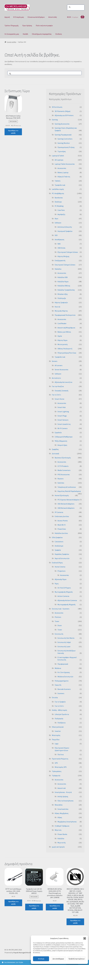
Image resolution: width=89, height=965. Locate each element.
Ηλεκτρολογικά (57, 727)
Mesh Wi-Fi (62, 525)
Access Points (63, 521)
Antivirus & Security (65, 227)
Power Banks (62, 834)
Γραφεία (58, 550)
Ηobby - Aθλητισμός (59, 710)
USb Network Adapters (66, 504)
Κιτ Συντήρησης (64, 672)
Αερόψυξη (61, 214)
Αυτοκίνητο (56, 378)
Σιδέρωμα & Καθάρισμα (63, 437)
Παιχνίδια (55, 739)
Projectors (61, 571)
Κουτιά (57, 307)
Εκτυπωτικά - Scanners (60, 609)
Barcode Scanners (64, 689)
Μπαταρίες (56, 735)
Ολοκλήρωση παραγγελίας (42, 34)
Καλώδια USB (63, 277)
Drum (60, 625)
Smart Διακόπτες (64, 424)
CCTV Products (63, 466)
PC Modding (59, 206)
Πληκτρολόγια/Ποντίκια (67, 353)
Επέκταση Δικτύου (62, 516)
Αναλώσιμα (59, 546)
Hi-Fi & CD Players (64, 588)
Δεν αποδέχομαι (58, 959)
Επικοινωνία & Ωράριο (36, 17)
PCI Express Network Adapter (68, 500)
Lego (56, 744)
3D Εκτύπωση (57, 107)
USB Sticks (61, 248)
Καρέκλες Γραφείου (62, 554)
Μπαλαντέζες (63, 294)
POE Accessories (64, 474)
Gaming (55, 120)
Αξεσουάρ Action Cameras (67, 600)
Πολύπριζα (62, 298)
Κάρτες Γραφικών (61, 302)
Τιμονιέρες (62, 151)
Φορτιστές (62, 842)
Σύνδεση (58, 34)
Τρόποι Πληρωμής (12, 25)
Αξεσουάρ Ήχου (60, 579)
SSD (56, 235)
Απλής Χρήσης (63, 796)
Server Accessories (61, 369)
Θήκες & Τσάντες (64, 176)
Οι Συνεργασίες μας (12, 34)
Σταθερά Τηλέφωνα (62, 826)
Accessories (62, 168)
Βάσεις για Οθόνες (64, 332)
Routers (60, 479)
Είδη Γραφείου (57, 537)
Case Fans (61, 210)
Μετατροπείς (63, 344)
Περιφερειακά (63, 664)
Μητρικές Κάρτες (61, 311)
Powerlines (62, 529)
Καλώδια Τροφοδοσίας (66, 290)
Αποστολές (52, 17)
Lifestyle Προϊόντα (62, 714)
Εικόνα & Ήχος (57, 563)
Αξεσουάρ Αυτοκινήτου (63, 382)
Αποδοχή (41, 959)
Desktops (58, 202)
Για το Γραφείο (60, 702)
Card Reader (62, 323)
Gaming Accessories (62, 124)
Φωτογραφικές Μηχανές (64, 592)
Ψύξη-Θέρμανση (61, 441)
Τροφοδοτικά (60, 185)
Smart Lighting (63, 411)
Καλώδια (58, 269)
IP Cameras (59, 512)
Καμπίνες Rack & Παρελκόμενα (69, 491)
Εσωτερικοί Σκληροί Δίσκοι (65, 265)
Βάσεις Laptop (63, 172)
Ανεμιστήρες (62, 445)
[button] (85, 938)
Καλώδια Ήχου (63, 281)
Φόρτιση (58, 830)
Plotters (58, 617)
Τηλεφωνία (56, 775)
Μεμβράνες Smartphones (67, 822)
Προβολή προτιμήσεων (76, 959)
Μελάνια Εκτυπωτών (65, 676)
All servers (58, 365)
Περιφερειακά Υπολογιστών (65, 315)
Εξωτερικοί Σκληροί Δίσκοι (68, 252)
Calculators (59, 541)
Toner (57, 621)
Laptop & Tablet (58, 156)
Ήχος (57, 583)
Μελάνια (58, 668)
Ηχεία (60, 336)
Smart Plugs (62, 416)
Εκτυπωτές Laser (64, 646)
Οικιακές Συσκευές (61, 390)
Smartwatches (63, 809)
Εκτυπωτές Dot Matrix (66, 638)
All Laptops (59, 160)
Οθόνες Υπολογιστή (65, 348)
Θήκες (60, 817)
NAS (59, 244)
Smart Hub (62, 407)
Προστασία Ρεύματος (60, 759)
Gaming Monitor (64, 143)
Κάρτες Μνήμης (63, 256)
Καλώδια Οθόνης (64, 286)
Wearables (59, 805)
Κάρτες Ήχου (62, 340)
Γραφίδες (55, 449)
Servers (54, 361)
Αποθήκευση (59, 239)
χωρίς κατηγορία (58, 847)
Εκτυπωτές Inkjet (64, 642)
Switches (61, 483)
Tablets (57, 181)
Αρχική (7, 17)
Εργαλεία (58, 432)
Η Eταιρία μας (18, 17)
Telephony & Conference (67, 487)
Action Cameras (63, 596)
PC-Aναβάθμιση (58, 193)
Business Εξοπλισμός (63, 458)
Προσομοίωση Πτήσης (66, 147)
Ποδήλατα (61, 723)
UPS (56, 763)
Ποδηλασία (59, 718)
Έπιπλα (55, 697)
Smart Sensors (63, 420)
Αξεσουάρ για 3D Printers (64, 115)
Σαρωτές (58, 685)
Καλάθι (25, 34)
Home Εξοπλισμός (62, 495)
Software (58, 223)
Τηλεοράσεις (56, 771)
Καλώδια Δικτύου (61, 533)
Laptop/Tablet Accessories (65, 164)
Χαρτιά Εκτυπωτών (62, 558)
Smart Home (59, 399)
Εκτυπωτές (59, 634)
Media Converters (64, 470)
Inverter (58, 731)
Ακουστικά (62, 788)
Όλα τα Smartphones (65, 801)
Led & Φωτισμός (58, 189)
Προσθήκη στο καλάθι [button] (13, 132)
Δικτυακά (55, 453)
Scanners (61, 693)
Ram (56, 218)
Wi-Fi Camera (62, 428)
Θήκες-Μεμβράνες (61, 813)
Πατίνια (61, 754)
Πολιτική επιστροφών (44, 25)
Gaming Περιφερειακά (63, 135)
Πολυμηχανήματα (61, 681)
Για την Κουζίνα (58, 386)
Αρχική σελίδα (11, 42)
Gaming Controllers (65, 139)
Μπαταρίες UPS (61, 767)
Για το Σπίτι (56, 395)
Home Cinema (60, 567)
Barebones (59, 198)
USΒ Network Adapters (66, 508)
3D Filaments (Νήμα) (62, 111)
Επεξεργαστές (60, 260)
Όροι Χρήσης (27, 25)
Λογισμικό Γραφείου (65, 231)
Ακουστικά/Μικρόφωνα (66, 328)
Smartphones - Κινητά (63, 792)
